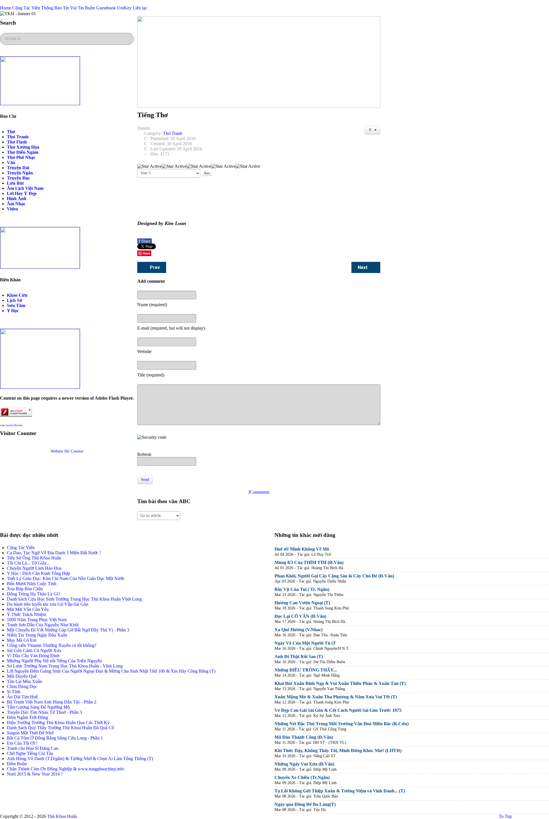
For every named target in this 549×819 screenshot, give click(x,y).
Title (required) (150, 374)
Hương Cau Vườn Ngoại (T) (302, 602)
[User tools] (373, 130)
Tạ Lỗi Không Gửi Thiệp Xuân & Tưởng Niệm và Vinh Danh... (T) (339, 790)
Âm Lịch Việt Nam (25, 188)
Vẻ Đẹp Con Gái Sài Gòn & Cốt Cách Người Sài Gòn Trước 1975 (337, 710)
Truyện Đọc (18, 178)
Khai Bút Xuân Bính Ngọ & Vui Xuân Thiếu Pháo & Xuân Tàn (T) (340, 683)
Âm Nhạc (16, 203)
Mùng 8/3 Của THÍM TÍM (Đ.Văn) (308, 562)
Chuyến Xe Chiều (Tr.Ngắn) (302, 777)
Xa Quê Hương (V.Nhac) (298, 629)
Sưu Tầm (16, 305)
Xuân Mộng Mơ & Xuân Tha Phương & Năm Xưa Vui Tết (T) (335, 696)
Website (144, 351)
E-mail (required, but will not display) (171, 328)
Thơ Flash (17, 142)
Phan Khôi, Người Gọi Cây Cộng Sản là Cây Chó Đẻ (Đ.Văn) (334, 575)
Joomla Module (14, 425)
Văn (11, 162)
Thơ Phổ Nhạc (21, 157)
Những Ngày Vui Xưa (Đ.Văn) (304, 764)
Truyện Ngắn (20, 172)
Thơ (11, 131)
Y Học (13, 310)
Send (145, 479)
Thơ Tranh (18, 136)
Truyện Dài (18, 167)
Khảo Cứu (17, 295)
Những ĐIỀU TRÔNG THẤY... (305, 669)
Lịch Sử (14, 300)
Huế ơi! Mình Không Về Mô (301, 549)
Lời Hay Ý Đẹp (22, 193)
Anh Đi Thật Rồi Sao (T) (298, 656)
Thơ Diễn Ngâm (22, 152)
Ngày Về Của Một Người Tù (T (305, 643)
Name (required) (152, 304)
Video (12, 208)
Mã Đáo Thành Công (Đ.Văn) (303, 737)
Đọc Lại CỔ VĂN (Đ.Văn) (300, 616)
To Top (505, 816)
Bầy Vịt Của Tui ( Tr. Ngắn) (301, 589)
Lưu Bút (15, 183)
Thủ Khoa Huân (62, 816)
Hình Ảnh (16, 198)
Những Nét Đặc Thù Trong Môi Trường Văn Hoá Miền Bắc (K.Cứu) (341, 723)
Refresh (144, 454)
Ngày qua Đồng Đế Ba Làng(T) (305, 804)
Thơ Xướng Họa (23, 147)
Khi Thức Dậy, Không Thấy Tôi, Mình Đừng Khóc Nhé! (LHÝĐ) (337, 750)
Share (144, 241)
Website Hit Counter (67, 451)
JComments (258, 492)
